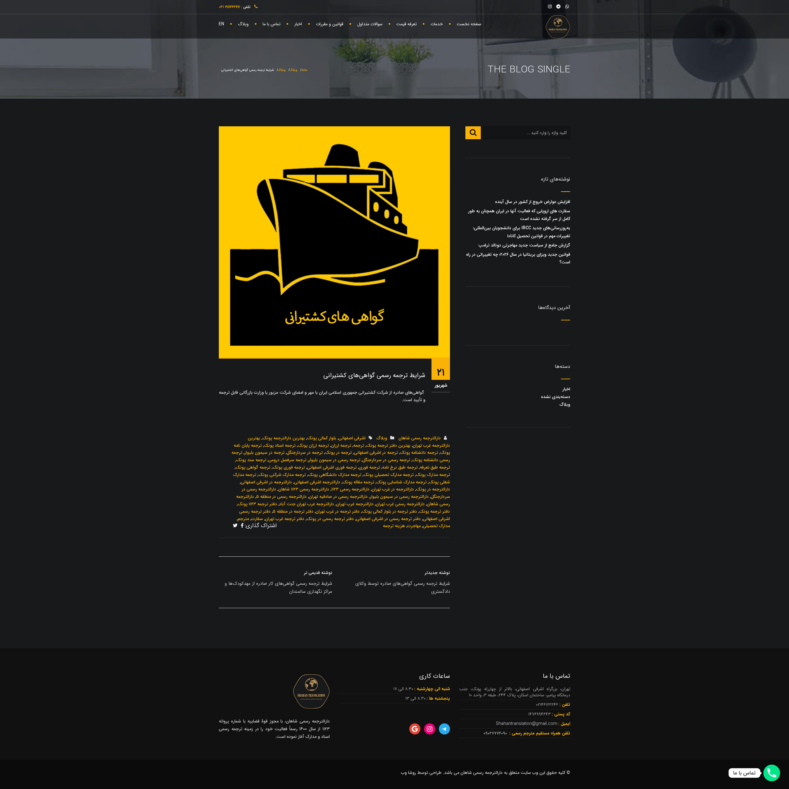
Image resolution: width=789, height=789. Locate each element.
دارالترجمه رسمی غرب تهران (400, 504)
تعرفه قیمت (406, 24)
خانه (304, 70)
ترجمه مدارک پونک (433, 474)
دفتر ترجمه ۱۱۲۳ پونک (257, 504)
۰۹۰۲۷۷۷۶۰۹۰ (496, 733)
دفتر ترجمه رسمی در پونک (330, 518)
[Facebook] (242, 526)
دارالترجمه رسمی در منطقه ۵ (281, 496)
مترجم (243, 518)
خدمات (437, 24)
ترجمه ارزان (341, 445)
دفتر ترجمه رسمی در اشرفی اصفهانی (388, 518)
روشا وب (408, 772)
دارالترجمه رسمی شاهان (420, 438)
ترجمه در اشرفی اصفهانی (376, 452)
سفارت (257, 518)
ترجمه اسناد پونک (280, 445)
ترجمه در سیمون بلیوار (264, 452)
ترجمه (358, 445)
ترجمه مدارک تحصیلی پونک (388, 474)
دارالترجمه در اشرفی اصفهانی (266, 482)
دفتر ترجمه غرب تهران (284, 518)
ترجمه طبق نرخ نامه (400, 467)
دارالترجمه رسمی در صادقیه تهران (338, 496)
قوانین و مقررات (329, 24)
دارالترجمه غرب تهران (355, 504)
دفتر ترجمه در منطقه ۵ (293, 511)
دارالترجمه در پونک (433, 489)
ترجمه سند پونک (251, 460)
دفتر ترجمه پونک (434, 511)
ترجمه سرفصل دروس (287, 460)
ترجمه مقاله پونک (358, 482)
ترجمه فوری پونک (288, 467)
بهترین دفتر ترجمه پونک (388, 445)
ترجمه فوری (369, 467)
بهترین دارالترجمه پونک (283, 438)
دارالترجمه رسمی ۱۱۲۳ (350, 489)
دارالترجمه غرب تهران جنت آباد (306, 504)
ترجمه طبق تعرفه (435, 467)
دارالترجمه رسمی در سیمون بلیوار (399, 496)
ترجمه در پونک (338, 452)
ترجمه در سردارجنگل (305, 452)
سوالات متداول (369, 24)
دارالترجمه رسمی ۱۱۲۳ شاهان (303, 489)
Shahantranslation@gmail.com (526, 723)
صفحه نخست (469, 24)
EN (221, 24)
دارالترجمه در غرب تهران (393, 489)
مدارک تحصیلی (436, 526)
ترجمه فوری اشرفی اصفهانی (332, 467)
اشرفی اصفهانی (352, 438)
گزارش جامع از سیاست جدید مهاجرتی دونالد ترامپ (524, 245)
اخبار (298, 24)
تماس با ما (271, 24)
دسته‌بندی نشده (555, 396)
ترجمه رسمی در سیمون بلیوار (334, 460)
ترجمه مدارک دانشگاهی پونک (334, 474)
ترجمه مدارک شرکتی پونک (282, 474)
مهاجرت (414, 526)
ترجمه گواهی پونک (252, 467)
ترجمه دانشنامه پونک (419, 452)
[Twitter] (235, 526)
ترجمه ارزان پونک (313, 445)
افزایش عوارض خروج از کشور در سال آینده (532, 201)
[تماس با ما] (771, 773)
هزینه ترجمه (394, 526)
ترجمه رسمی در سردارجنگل (386, 460)
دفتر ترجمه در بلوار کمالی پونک (389, 511)
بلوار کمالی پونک (321, 438)
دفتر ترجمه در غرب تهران (338, 511)
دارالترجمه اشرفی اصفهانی (317, 482)
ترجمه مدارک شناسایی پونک (401, 482)
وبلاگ (243, 24)
